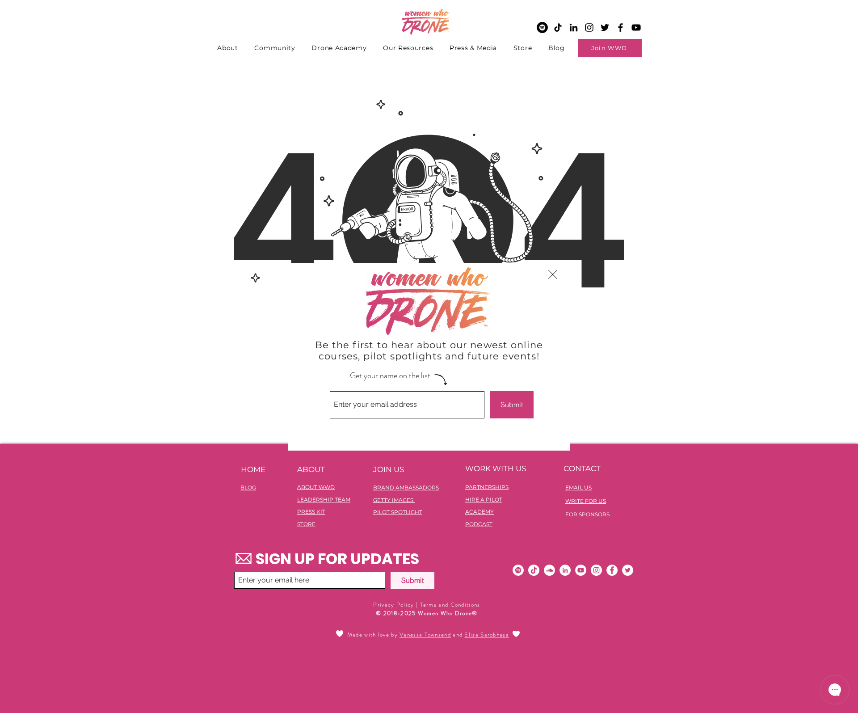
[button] (552, 274)
